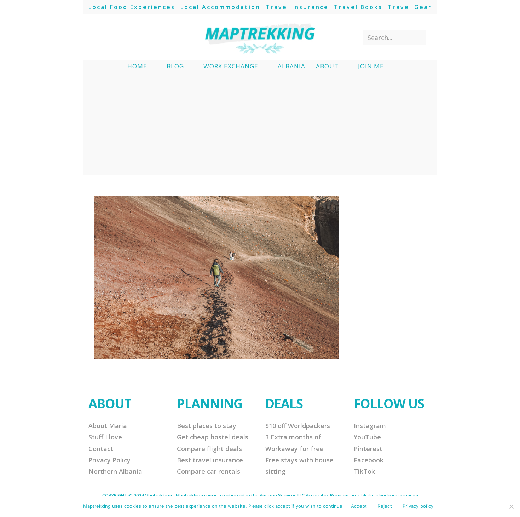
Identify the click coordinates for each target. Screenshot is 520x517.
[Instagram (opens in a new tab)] (123, 37)
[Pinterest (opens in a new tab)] (111, 37)
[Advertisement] (260, 125)
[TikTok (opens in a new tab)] (146, 37)
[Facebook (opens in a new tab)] (99, 37)
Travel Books (358, 7)
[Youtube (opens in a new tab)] (134, 37)
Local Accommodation (220, 7)
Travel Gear (410, 7)
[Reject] (511, 506)
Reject (384, 506)
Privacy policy (418, 506)
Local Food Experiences (131, 7)
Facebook (368, 460)
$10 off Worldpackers (297, 425)
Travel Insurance (297, 7)
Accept (359, 506)
